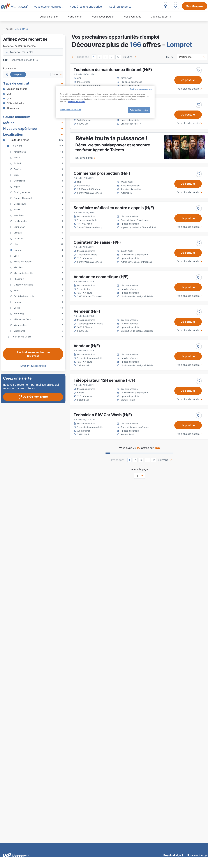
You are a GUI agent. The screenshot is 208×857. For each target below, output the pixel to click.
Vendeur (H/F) (87, 311)
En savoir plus (84, 157)
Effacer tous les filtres (33, 365)
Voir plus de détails (188, 88)
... (112, 57)
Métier (8, 123)
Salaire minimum (16, 117)
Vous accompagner (103, 16)
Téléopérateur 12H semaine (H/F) (105, 380)
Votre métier (75, 16)
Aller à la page (139, 469)
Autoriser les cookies (139, 110)
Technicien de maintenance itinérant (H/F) (113, 69)
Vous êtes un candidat (48, 6)
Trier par (170, 57)
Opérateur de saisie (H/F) (97, 242)
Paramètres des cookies (70, 110)
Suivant (127, 56)
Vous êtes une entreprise (86, 6)
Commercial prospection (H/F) (102, 173)
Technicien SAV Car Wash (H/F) (103, 414)
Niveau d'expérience (20, 128)
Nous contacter (197, 855)
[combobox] (33, 74)
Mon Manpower (195, 6)
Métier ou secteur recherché (19, 46)
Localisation (10, 68)
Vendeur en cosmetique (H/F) (101, 276)
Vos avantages (132, 16)
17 (118, 57)
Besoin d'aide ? (173, 855)
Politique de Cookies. (76, 102)
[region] (105, 102)
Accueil (9, 29)
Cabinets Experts (161, 16)
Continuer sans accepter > (141, 89)
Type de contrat (16, 83)
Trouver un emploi (47, 16)
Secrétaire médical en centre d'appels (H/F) (114, 207)
